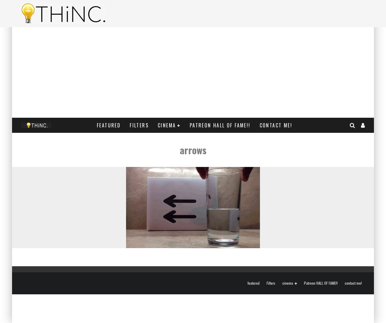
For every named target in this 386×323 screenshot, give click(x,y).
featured (109, 125)
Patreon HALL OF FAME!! (220, 125)
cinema (167, 125)
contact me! (276, 125)
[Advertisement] (193, 72)
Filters (139, 125)
